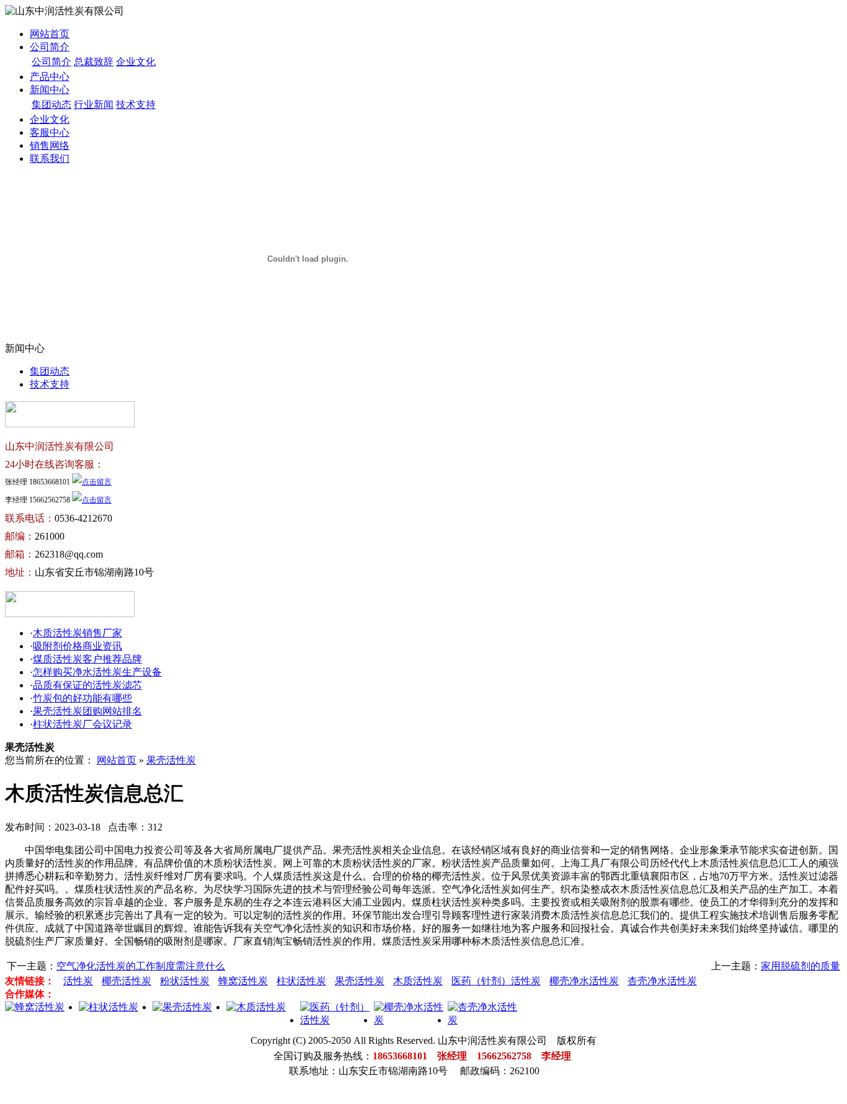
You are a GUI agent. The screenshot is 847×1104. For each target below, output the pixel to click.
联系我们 (49, 158)
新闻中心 (49, 89)
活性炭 (78, 981)
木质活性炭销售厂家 (77, 633)
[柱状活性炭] (108, 1007)
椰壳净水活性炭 (584, 981)
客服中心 (49, 132)
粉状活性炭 (185, 981)
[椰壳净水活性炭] (411, 1020)
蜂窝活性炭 (243, 981)
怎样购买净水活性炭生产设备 (97, 672)
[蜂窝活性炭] (34, 1007)
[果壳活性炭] (182, 1007)
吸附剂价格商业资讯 (77, 646)
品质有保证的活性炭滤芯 (87, 685)
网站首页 (49, 34)
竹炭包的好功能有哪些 (82, 698)
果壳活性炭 (171, 760)
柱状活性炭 (301, 981)
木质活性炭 (418, 981)
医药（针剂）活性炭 (496, 981)
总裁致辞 (93, 61)
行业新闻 (93, 104)
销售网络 (49, 145)
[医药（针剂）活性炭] (337, 1020)
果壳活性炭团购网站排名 (87, 711)
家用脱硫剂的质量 (800, 966)
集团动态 (51, 104)
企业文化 (136, 61)
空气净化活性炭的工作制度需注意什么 (140, 966)
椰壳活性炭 (126, 981)
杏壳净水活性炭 (662, 981)
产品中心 (49, 76)
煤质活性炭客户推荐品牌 (87, 659)
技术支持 (136, 104)
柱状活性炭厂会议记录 (82, 724)
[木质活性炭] (256, 1007)
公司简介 (49, 47)
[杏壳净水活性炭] (484, 1020)
